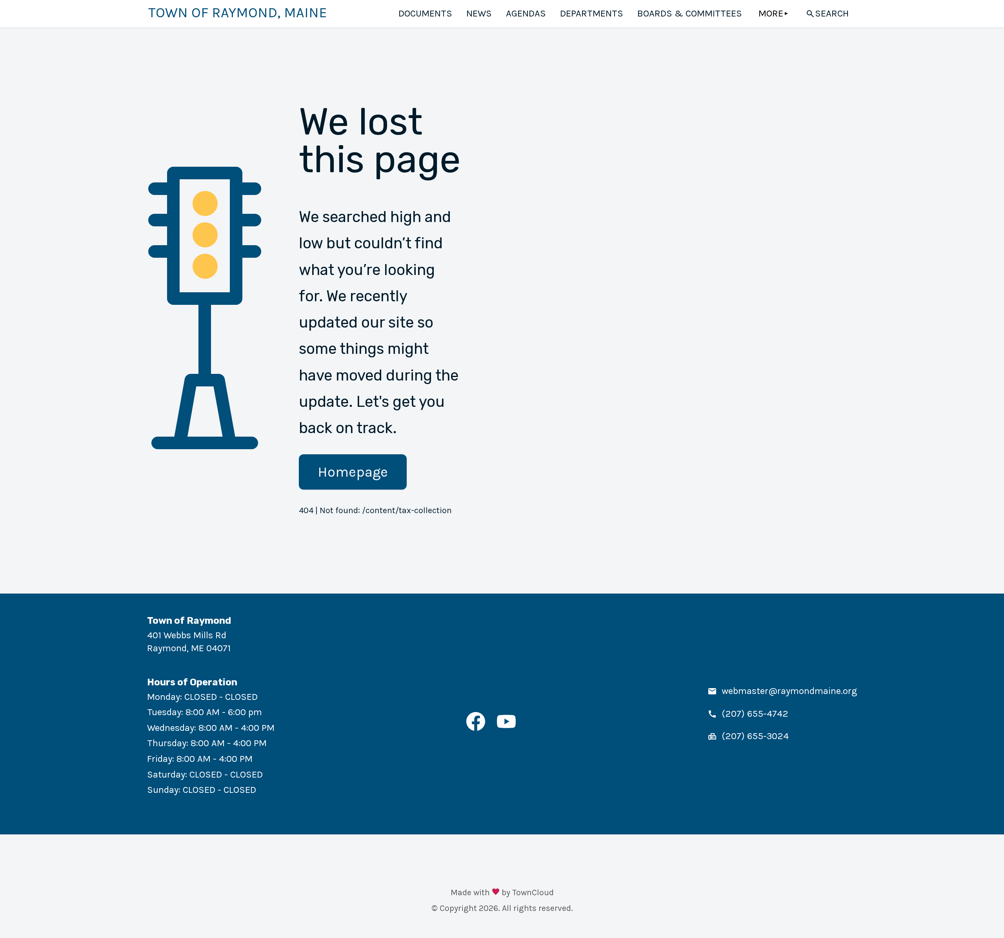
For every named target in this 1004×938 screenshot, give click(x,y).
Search (832, 13)
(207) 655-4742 (755, 713)
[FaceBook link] (475, 727)
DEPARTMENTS (591, 13)
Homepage (353, 472)
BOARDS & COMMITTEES (689, 13)
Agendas (526, 13)
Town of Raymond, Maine (237, 12)
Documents (425, 13)
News (479, 13)
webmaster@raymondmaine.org (789, 690)
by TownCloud (528, 892)
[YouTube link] (506, 727)
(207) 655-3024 (755, 735)
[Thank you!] (496, 892)
